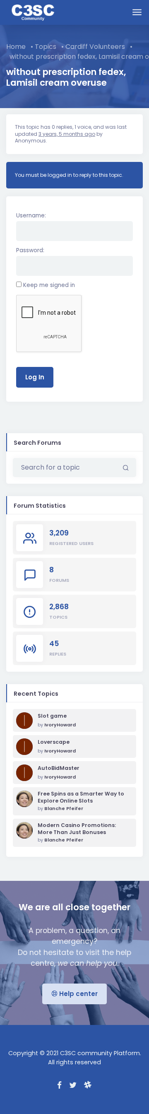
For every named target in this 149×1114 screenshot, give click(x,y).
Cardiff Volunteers (95, 46)
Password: (30, 250)
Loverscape (54, 742)
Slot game (52, 716)
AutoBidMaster (58, 768)
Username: (31, 215)
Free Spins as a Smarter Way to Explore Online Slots (81, 797)
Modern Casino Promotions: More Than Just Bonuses (77, 829)
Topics (45, 46)
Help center (78, 993)
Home (16, 46)
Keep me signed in (49, 285)
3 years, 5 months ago (66, 133)
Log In (34, 377)
